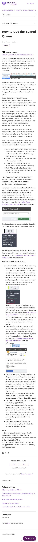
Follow (6, 45)
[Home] (9, 3)
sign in (8, 523)
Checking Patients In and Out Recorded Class (17, 55)
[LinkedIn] (8, 453)
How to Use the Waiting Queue (12, 499)
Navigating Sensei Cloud (10, 503)
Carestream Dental (7, 10)
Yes (14, 464)
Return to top (6, 481)
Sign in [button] (32, 3)
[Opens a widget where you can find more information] (29, 538)
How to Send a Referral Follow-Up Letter (16, 507)
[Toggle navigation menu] (28, 3)
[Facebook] (3, 453)
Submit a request (27, 474)
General (18, 10)
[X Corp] (6, 453)
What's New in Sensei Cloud (11, 490)
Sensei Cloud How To (29, 10)
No (24, 464)
